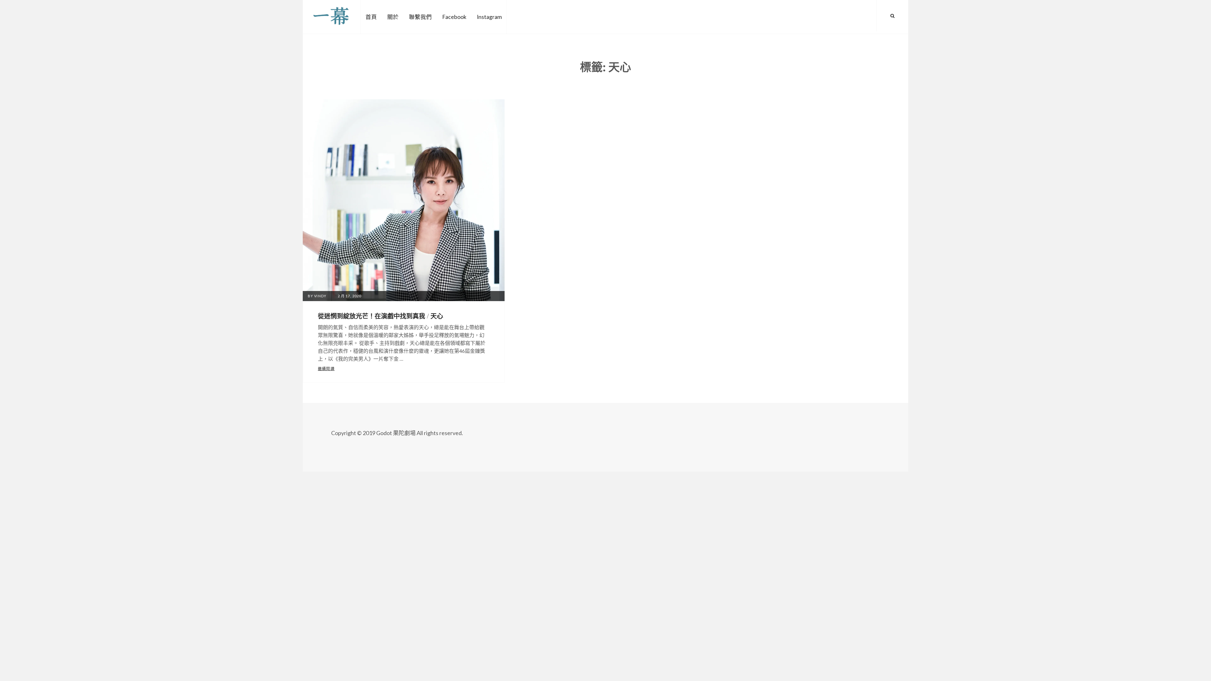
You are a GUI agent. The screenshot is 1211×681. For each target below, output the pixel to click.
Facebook (454, 17)
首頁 (371, 17)
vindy (320, 296)
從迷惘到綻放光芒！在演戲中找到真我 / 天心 (380, 315)
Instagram (489, 17)
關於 (393, 17)
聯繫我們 (420, 17)
